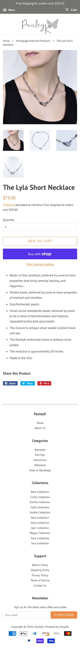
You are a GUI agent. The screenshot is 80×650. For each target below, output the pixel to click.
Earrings (40, 454)
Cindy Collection (40, 497)
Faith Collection (40, 507)
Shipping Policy (40, 570)
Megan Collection (40, 533)
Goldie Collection (40, 512)
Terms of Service (40, 580)
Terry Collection (40, 538)
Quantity (8, 220)
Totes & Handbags (40, 470)
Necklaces (40, 465)
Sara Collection (40, 543)
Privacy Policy (40, 575)
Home (6, 41)
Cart (73, 10)
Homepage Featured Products (33, 41)
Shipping (8, 205)
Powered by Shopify (57, 626)
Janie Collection (40, 522)
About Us (40, 428)
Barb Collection (40, 492)
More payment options (40, 264)
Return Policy (40, 565)
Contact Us (40, 585)
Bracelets (40, 449)
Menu (11, 10)
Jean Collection (40, 528)
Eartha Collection (40, 502)
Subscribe (64, 615)
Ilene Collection (40, 517)
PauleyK (39, 626)
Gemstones (40, 460)
